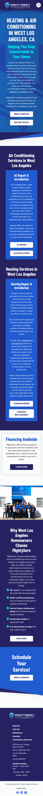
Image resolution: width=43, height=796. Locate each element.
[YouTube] (25, 792)
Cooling (16, 729)
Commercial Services (22, 740)
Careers (16, 736)
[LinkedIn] (21, 792)
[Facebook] (17, 792)
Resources (17, 733)
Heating (16, 726)
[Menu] (38, 5)
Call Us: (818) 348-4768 (21, 750)
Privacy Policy (21, 788)
